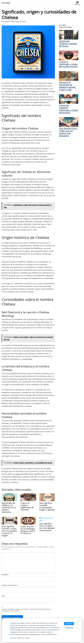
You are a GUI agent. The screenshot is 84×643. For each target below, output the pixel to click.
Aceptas (69, 623)
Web (3, 596)
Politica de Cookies (23, 638)
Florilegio (6, 3)
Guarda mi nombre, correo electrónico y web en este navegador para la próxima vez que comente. (26, 610)
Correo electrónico (10, 585)
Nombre (5, 575)
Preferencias (69, 628)
